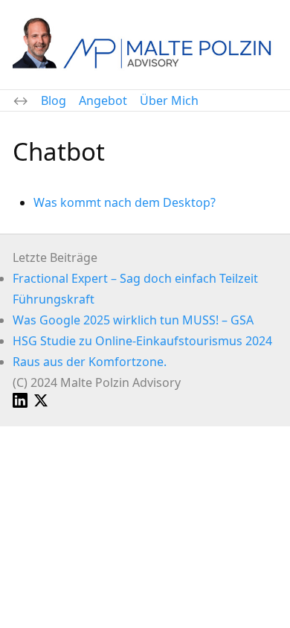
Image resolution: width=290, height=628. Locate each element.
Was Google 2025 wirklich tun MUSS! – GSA (133, 320)
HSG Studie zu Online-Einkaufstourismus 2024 (142, 341)
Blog (53, 100)
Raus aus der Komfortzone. (90, 361)
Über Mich (169, 100)
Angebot (103, 100)
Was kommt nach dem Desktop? (124, 202)
